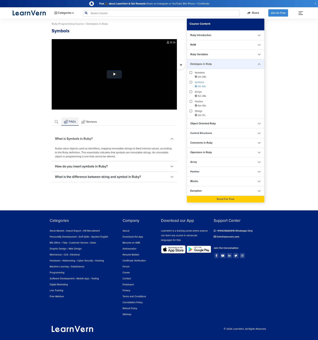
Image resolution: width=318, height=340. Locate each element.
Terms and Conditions (134, 296)
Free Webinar (57, 296)
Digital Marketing (59, 284)
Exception (196, 190)
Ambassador (129, 248)
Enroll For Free (225, 199)
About (126, 230)
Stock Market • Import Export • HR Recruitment (75, 230)
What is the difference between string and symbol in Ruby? (98, 177)
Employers (128, 284)
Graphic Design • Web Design (66, 248)
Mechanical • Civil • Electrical (65, 254)
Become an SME (131, 242)
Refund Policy (130, 308)
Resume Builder (131, 254)
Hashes (194, 171)
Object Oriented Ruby (203, 123)
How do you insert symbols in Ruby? (81, 166)
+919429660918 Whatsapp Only (234, 230)
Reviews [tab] (91, 122)
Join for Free (278, 13)
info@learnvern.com (227, 236)
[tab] (56, 122)
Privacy (126, 290)
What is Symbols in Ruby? (74, 139)
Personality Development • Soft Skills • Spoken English (79, 236)
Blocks (194, 181)
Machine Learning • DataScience (67, 266)
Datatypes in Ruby (201, 64)
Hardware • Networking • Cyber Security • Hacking (77, 260)
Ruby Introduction (200, 35)
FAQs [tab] (72, 121)
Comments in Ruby (201, 142)
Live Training (56, 290)
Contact (127, 278)
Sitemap (127, 314)
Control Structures (201, 133)
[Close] (315, 3)
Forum (126, 266)
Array (193, 162)
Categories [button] (64, 13)
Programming (57, 272)
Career (126, 272)
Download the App (133, 236)
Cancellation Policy (133, 302)
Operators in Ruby (201, 152)
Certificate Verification (134, 260)
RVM (193, 44)
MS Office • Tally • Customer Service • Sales (73, 242)
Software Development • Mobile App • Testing (74, 278)
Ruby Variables (199, 54)
